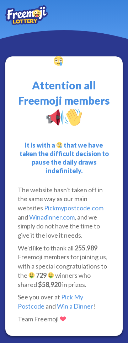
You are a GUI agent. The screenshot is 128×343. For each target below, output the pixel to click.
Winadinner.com (52, 217)
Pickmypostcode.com (73, 208)
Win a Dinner (75, 306)
